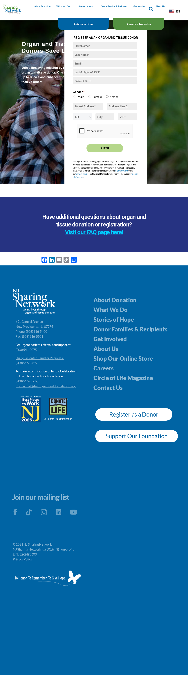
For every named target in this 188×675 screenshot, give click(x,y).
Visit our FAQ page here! (94, 232)
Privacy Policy (22, 559)
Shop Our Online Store (123, 358)
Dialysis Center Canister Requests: (40, 358)
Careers (103, 368)
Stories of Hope (86, 6)
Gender (78, 91)
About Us (160, 6)
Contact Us (107, 387)
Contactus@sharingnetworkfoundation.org (46, 386)
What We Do (63, 6)
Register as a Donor (83, 24)
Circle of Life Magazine (123, 377)
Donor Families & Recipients (114, 6)
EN (178, 11)
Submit (104, 148)
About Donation (42, 6)
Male (81, 96)
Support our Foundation (138, 24)
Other (114, 96)
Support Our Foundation (137, 436)
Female (97, 96)
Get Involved (139, 6)
